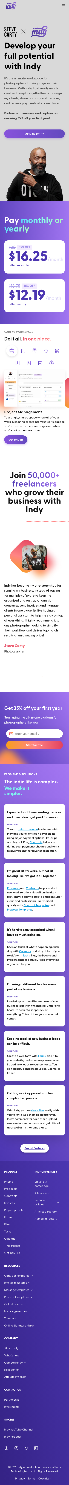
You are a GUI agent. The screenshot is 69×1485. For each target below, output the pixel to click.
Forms (42, 1056)
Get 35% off (15, 439)
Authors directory (45, 1218)
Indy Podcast (12, 1436)
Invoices (9, 1203)
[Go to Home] (11, 5)
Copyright (44, 1478)
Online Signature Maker (19, 1325)
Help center (11, 1369)
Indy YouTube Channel (18, 1429)
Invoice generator (15, 1311)
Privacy (20, 1478)
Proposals (13, 888)
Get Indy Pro (12, 1253)
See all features (35, 1148)
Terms (31, 1478)
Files (7, 1224)
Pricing (8, 1181)
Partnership (11, 1399)
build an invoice (28, 829)
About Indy (11, 1348)
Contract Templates (36, 905)
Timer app (10, 1318)
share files (37, 1110)
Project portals (13, 1210)
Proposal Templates (19, 909)
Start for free (34, 745)
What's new (11, 1355)
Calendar (25, 951)
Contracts (36, 842)
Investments (11, 1406)
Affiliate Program (15, 1376)
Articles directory (45, 1211)
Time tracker (12, 1245)
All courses (41, 1193)
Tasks (26, 955)
